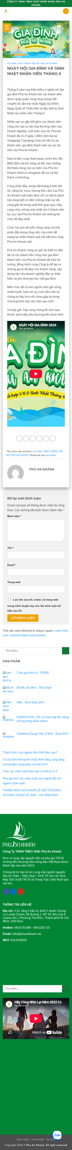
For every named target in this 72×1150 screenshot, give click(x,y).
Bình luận (14, 516)
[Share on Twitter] (33, 438)
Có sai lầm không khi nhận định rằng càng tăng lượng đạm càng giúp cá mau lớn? (33, 762)
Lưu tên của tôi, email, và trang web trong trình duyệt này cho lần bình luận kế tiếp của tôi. (34, 605)
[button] (60, 11)
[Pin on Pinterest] (46, 438)
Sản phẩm (37, 1139)
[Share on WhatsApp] (19, 438)
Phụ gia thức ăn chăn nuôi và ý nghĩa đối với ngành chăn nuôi (32, 781)
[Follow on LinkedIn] (13, 891)
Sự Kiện (11, 63)
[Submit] (65, 650)
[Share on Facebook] (26, 438)
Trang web (13, 582)
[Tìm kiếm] (66, 11)
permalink (51, 455)
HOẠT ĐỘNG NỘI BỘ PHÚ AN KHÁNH (37, 63)
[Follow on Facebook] (6, 891)
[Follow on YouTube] (21, 891)
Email (11, 564)
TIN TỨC (50, 1139)
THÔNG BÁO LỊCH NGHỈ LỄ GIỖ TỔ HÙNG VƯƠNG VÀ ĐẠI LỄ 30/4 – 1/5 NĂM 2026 (32, 793)
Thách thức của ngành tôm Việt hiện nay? (30, 752)
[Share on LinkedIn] (53, 438)
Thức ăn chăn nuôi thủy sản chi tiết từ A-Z (30, 771)
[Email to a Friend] (39, 438)
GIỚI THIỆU (23, 1139)
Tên (10, 547)
